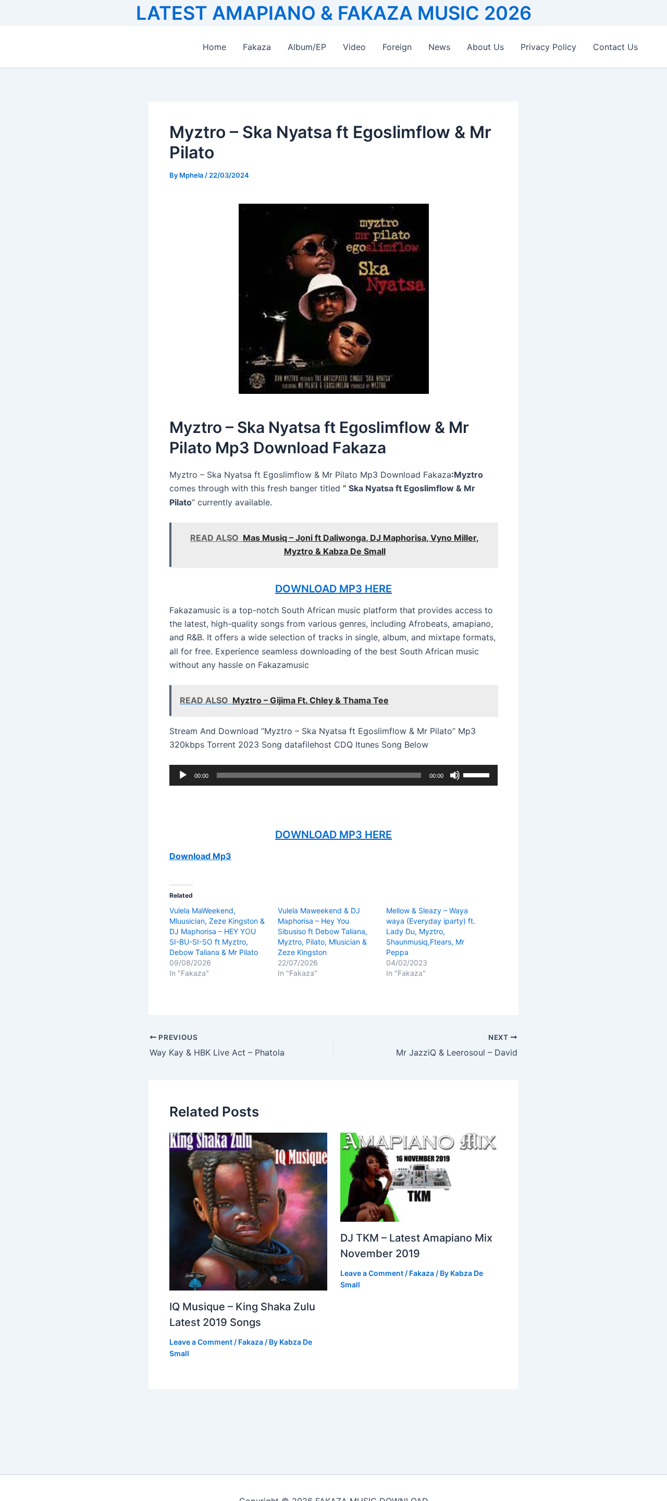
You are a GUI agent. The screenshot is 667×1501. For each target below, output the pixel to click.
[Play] (183, 775)
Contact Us (615, 47)
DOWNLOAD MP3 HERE (333, 588)
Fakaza (257, 47)
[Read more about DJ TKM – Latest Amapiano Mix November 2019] (419, 1176)
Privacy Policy (548, 47)
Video (354, 47)
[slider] (477, 774)
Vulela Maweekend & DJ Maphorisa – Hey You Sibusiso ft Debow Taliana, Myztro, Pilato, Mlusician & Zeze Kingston (322, 931)
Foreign (397, 47)
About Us (485, 47)
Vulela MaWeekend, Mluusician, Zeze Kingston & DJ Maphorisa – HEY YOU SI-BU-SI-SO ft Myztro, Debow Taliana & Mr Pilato (217, 931)
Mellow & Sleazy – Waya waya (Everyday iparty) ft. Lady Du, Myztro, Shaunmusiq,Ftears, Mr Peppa (430, 931)
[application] (333, 775)
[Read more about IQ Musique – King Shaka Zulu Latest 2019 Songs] (248, 1211)
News (439, 47)
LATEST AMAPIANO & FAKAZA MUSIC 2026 (334, 13)
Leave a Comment (200, 1341)
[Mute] (455, 775)
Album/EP (307, 47)
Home (214, 47)
